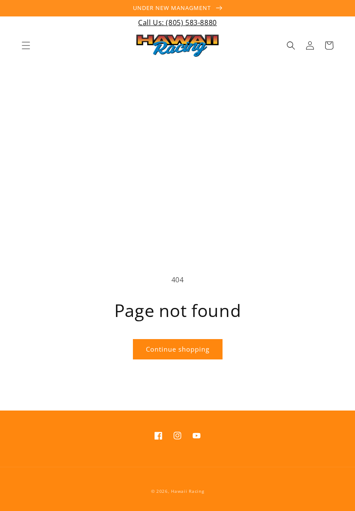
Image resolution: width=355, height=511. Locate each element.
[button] (26, 45)
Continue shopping (178, 349)
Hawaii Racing (187, 491)
